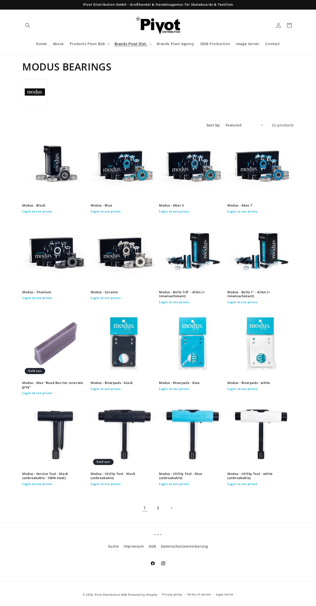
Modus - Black (33, 205)
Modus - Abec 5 (171, 205)
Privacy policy (172, 594)
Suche (113, 546)
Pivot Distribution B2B (111, 594)
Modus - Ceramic (104, 292)
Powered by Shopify (142, 594)
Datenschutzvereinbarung (184, 546)
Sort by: (214, 125)
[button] (27, 25)
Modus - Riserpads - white (248, 383)
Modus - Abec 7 (239, 205)
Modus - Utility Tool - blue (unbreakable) (180, 476)
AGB (152, 546)
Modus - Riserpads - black (112, 383)
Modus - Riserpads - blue (179, 383)
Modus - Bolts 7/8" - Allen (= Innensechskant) (182, 294)
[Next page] (171, 507)
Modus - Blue (101, 205)
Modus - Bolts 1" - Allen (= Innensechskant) (248, 294)
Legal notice (224, 594)
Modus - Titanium (36, 292)
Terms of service (199, 594)
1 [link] (144, 508)
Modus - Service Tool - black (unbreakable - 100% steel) (45, 476)
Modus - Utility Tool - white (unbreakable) (250, 476)
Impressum (134, 546)
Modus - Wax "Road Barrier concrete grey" (52, 385)
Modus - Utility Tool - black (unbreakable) (113, 476)
